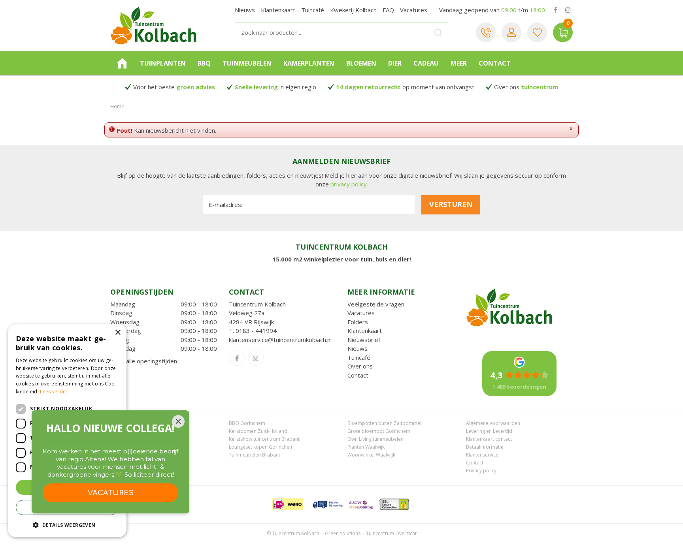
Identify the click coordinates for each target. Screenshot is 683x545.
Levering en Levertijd (489, 431)
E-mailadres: (225, 205)
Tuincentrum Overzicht (391, 533)
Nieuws (357, 348)
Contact (357, 375)
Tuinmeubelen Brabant (254, 455)
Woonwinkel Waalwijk (371, 455)
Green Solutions (342, 533)
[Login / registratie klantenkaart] (511, 32)
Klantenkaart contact (489, 439)
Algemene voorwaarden (493, 423)
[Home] (122, 63)
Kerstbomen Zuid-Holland (258, 431)
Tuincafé (358, 357)
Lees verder (54, 391)
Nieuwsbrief (363, 340)
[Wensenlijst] (537, 32)
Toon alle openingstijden (143, 361)
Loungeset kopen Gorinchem (261, 447)
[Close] (178, 421)
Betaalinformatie (485, 447)
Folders (357, 322)
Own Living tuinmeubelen (375, 439)
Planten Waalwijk (366, 447)
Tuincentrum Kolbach (257, 304)
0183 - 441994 (256, 331)
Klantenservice (482, 455)
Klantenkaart (364, 331)
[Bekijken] (563, 32)
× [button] (118, 333)
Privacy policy (481, 471)
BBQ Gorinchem (247, 423)
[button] (67, 524)
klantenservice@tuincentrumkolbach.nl (280, 340)
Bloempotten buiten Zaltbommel (384, 423)
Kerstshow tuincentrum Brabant (264, 439)
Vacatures (361, 313)
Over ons (360, 366)
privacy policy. (349, 184)
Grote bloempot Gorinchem (378, 431)
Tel (486, 32)
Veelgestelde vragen (375, 304)
